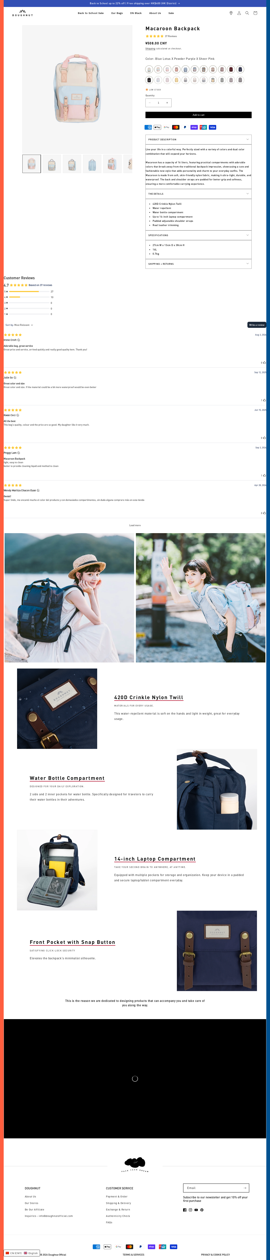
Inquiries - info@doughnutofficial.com (49, 1215)
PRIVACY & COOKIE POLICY (215, 1254)
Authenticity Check (118, 1215)
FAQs (109, 1222)
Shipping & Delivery (118, 1203)
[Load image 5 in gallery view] (112, 164)
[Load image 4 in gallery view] (92, 164)
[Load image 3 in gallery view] (72, 164)
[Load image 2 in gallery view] (52, 164)
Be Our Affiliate (34, 1209)
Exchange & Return (118, 1209)
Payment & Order (117, 1196)
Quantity (149, 95)
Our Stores (31, 1203)
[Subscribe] (245, 1188)
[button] (247, 13)
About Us (30, 1196)
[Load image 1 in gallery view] (31, 164)
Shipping (150, 48)
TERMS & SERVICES (133, 1254)
